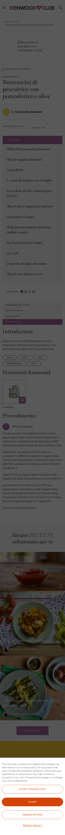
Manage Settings (32, 815)
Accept (32, 802)
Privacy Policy (32, 825)
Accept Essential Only (32, 789)
